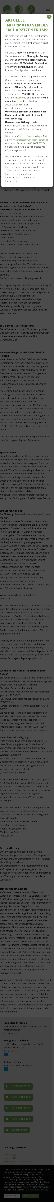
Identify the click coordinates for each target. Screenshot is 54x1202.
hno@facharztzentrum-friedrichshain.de (28, 139)
